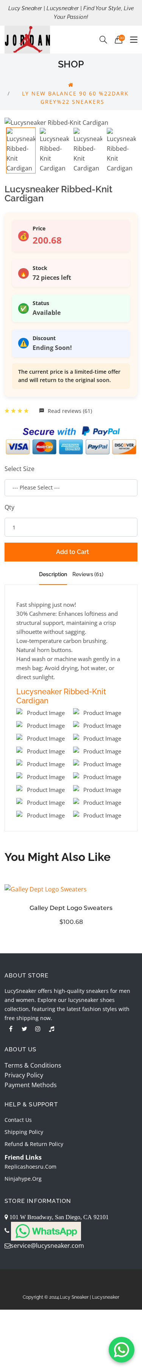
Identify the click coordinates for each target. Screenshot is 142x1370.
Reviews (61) (87, 574)
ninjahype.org (23, 1178)
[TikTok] (51, 1029)
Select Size (19, 469)
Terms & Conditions (33, 1065)
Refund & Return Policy (34, 1144)
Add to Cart (72, 551)
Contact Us (18, 1119)
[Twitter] (24, 1029)
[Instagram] (38, 1029)
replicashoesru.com (30, 1166)
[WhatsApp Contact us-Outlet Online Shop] (121, 1349)
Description (53, 574)
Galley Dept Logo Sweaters (71, 907)
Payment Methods (31, 1085)
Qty (9, 507)
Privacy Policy (24, 1075)
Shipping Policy (24, 1131)
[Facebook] (11, 1029)
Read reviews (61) (69, 410)
